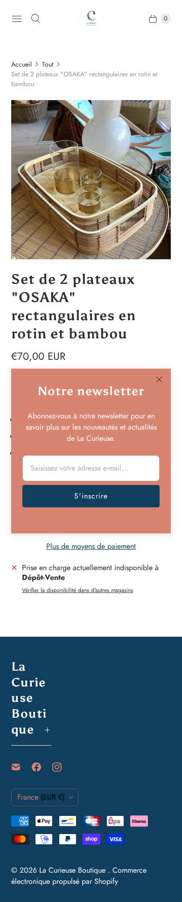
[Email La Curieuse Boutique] (21, 767)
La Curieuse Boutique (73, 870)
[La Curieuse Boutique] (91, 18)
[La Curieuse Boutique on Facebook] (42, 767)
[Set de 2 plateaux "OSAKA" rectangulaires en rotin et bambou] (91, 179)
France (41, 797)
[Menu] (16, 18)
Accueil (21, 64)
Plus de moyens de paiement (91, 546)
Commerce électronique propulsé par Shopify (79, 876)
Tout (47, 64)
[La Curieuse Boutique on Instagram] (62, 767)
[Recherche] (35, 18)
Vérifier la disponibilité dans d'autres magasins (77, 590)
